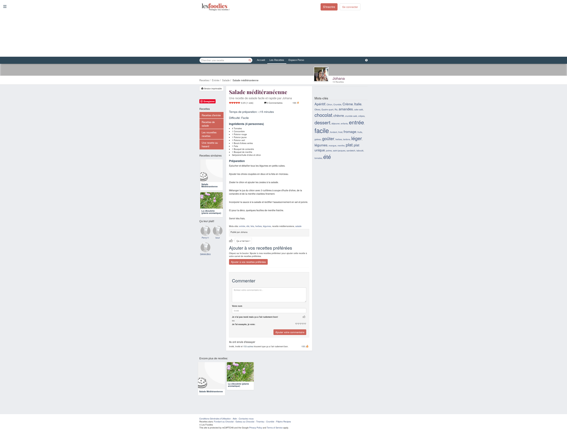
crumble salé (351, 115)
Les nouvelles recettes (209, 134)
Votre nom (237, 305)
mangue (332, 145)
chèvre (338, 115)
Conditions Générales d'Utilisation (215, 418)
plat (349, 144)
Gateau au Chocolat (245, 421)
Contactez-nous (246, 418)
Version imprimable (212, 88)
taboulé (359, 150)
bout (218, 237)
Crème (348, 103)
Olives (317, 109)
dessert (322, 122)
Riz (336, 109)
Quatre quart (327, 109)
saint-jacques (339, 150)
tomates (318, 158)
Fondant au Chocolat (224, 421)
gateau (318, 139)
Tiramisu (260, 421)
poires (329, 150)
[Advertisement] (283, 33)
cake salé (358, 109)
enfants (344, 123)
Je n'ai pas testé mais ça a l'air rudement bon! (255, 316)
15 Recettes (338, 81)
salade (298, 226)
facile (322, 130)
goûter (328, 138)
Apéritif (320, 103)
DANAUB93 (205, 254)
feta (252, 226)
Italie (357, 103)
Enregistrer (209, 101)
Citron (329, 104)
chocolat (323, 114)
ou (233, 320)
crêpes (361, 115)
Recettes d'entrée (211, 115)
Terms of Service (275, 427)
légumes (267, 226)
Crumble (337, 104)
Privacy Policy (255, 427)
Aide (235, 418)
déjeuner (335, 123)
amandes (346, 108)
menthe (341, 145)
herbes (258, 226)
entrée (242, 226)
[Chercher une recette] (249, 60)
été (247, 226)
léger (356, 138)
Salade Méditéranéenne (209, 185)
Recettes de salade (208, 123)
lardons (346, 139)
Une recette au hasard (210, 144)
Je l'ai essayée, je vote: (243, 324)
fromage (350, 131)
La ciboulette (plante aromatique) (211, 211)
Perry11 (205, 237)
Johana (339, 78)
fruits (359, 132)
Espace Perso (296, 60)
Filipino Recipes (283, 421)
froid (340, 132)
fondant (333, 132)
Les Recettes (276, 60)
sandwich (351, 150)
